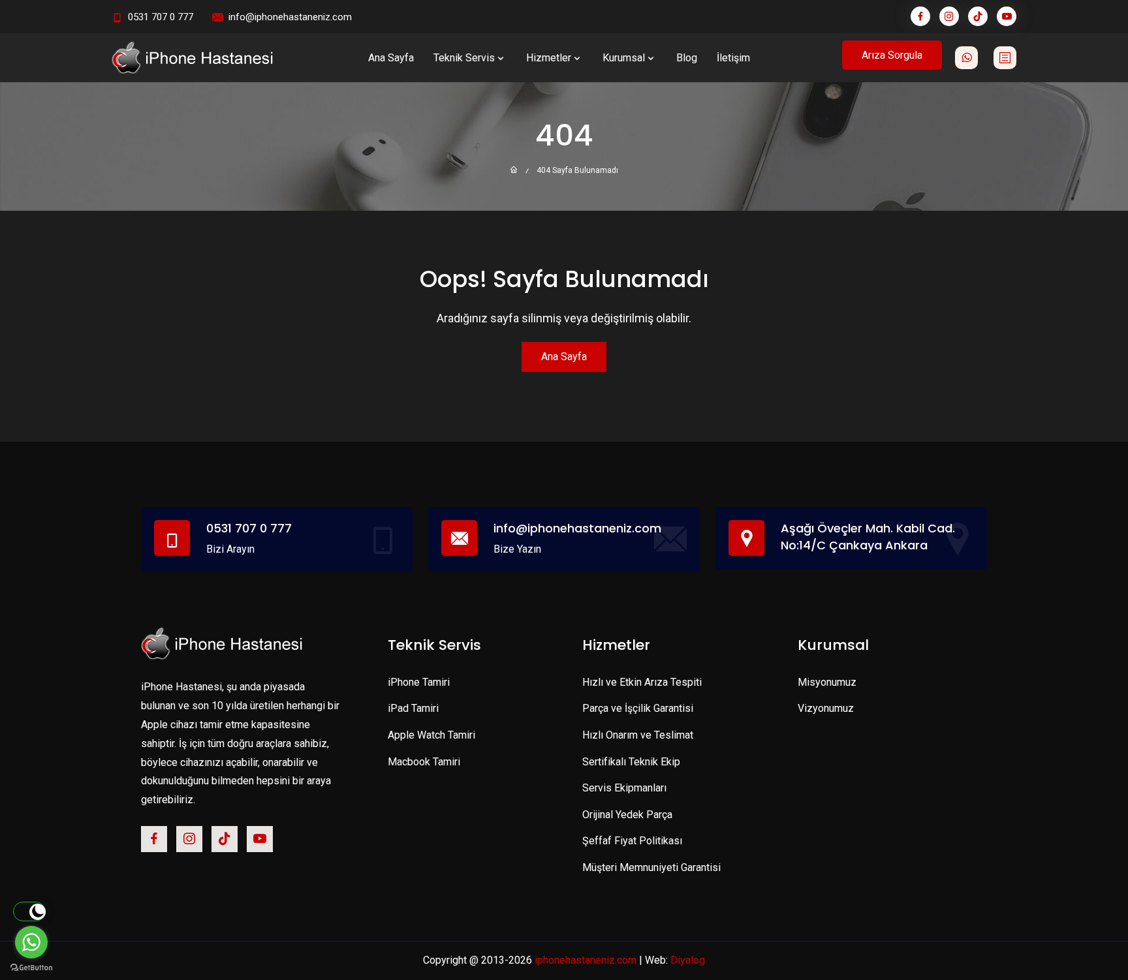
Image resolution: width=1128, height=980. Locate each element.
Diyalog (687, 960)
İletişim (733, 58)
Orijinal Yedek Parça (627, 814)
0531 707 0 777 (160, 17)
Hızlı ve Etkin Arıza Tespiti (642, 682)
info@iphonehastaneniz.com (290, 17)
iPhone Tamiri (419, 682)
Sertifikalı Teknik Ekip (631, 762)
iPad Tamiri (413, 708)
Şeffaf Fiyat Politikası (632, 841)
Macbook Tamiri (424, 762)
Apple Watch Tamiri (431, 735)
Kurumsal (624, 58)
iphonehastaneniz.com (585, 960)
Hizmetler (548, 58)
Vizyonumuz (826, 708)
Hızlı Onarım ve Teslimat (637, 735)
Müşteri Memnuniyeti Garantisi (651, 867)
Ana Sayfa (391, 58)
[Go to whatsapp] (31, 942)
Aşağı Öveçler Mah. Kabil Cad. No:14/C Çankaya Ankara (868, 536)
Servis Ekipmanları (624, 788)
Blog (686, 58)
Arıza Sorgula (892, 55)
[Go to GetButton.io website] (31, 967)
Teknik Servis (464, 58)
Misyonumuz (827, 682)
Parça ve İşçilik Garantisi (637, 708)
